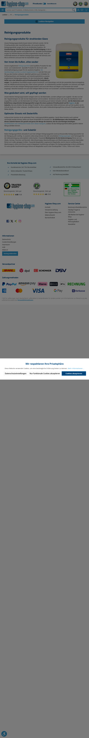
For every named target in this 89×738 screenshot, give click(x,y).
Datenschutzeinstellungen (15, 373)
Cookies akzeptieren (74, 373)
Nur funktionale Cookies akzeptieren (45, 373)
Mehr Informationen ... (76, 368)
